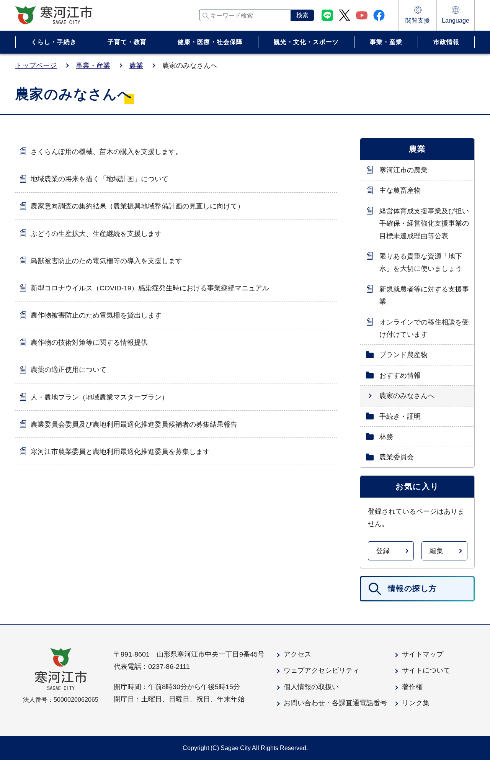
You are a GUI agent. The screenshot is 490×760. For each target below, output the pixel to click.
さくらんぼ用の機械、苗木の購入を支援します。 (106, 152)
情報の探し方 (412, 588)
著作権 (412, 687)
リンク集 (416, 703)
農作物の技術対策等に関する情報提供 (89, 342)
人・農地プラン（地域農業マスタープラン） (99, 397)
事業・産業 (93, 65)
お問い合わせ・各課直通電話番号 (335, 703)
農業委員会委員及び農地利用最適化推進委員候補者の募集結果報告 (134, 424)
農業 (136, 65)
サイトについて (426, 670)
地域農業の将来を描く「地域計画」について (99, 179)
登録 (383, 551)
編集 (436, 551)
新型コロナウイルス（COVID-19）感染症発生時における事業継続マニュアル (150, 288)
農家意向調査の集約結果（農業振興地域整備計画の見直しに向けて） (137, 206)
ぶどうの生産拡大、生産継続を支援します (96, 234)
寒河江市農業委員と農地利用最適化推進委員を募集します (120, 451)
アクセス (297, 654)
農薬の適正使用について (68, 369)
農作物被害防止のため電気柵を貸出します (96, 315)
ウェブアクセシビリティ (321, 670)
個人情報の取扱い (311, 687)
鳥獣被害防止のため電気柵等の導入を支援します (106, 261)
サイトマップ (422, 654)
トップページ (36, 65)
